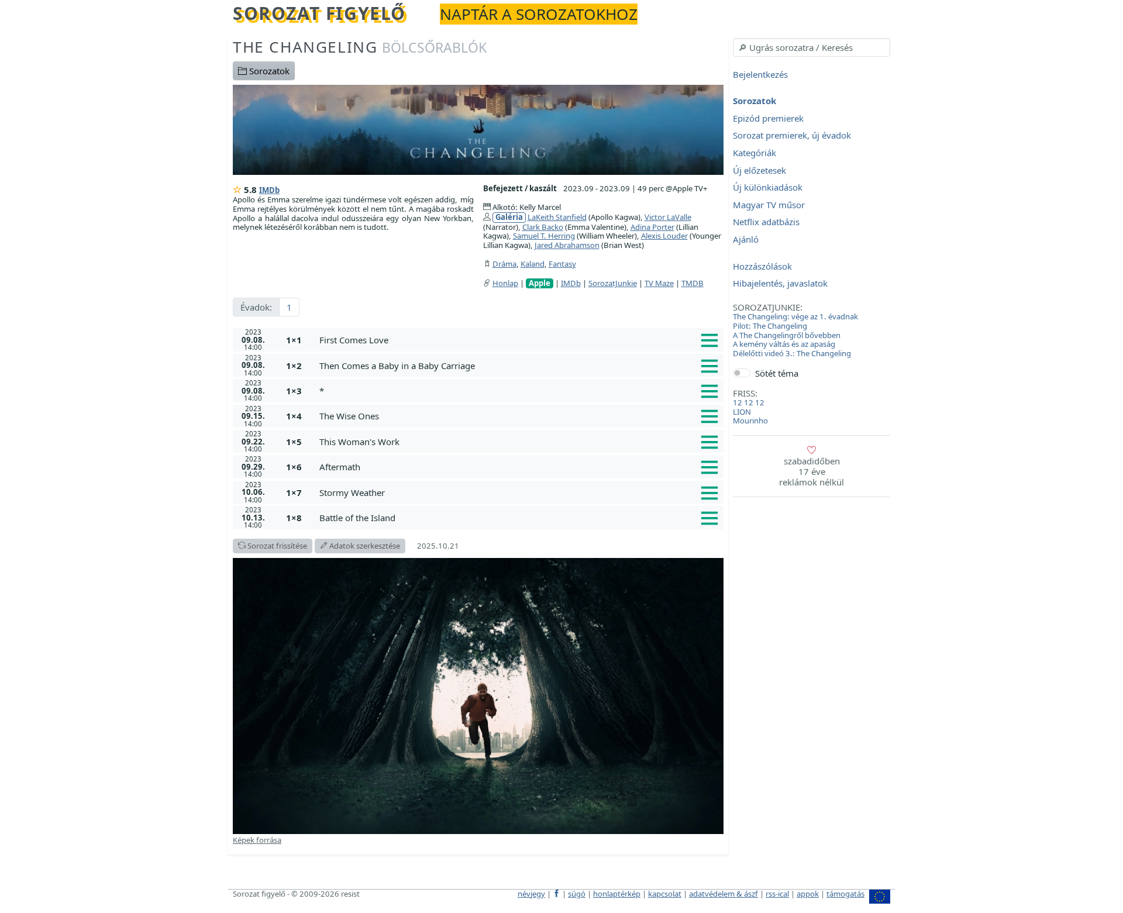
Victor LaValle (668, 217)
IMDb (269, 190)
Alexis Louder (664, 235)
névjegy (531, 893)
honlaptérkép (616, 893)
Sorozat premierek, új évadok (792, 136)
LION (742, 411)
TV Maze (659, 283)
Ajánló (746, 239)
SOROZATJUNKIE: (767, 307)
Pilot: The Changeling (770, 326)
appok (808, 893)
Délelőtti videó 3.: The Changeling (792, 353)
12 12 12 (748, 402)
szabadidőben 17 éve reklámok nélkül (811, 471)
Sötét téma (776, 373)
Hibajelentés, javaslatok (780, 284)
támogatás (845, 893)
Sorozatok (268, 71)
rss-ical (777, 893)
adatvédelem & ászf (723, 893)
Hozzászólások (762, 266)
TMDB (692, 283)
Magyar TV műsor (769, 205)
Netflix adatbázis (766, 222)
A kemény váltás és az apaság (784, 344)
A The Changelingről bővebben (786, 335)
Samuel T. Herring (544, 235)
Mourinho (750, 420)
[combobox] (811, 47)
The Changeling (360, 46)
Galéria (509, 217)
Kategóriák (754, 153)
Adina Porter (652, 227)
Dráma (504, 264)
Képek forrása (257, 840)
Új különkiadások (767, 188)
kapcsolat (664, 893)
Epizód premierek (768, 118)
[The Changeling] (478, 129)
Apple (539, 283)
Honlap (505, 283)
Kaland (533, 264)
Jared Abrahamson (567, 245)
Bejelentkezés (760, 74)
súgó (576, 893)
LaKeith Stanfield (557, 217)
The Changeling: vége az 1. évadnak (795, 316)
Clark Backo (542, 227)
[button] (519, 339)
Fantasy (562, 264)
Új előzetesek (759, 170)
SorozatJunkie (612, 283)
